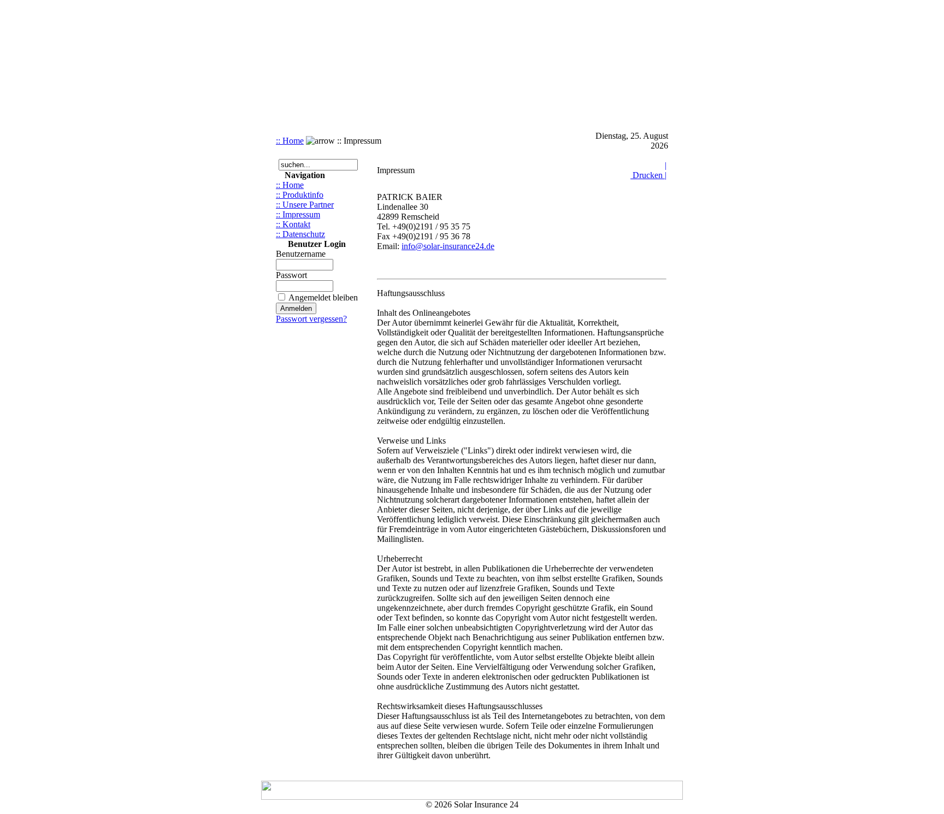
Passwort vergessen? (311, 318)
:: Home (290, 140)
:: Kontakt (293, 224)
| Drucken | (648, 170)
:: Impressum (298, 214)
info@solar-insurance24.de (448, 246)
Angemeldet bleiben (323, 297)
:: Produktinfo (299, 194)
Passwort (291, 275)
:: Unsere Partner (305, 204)
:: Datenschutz (300, 234)
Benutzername (301, 253)
